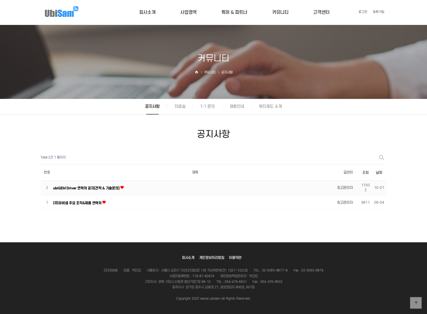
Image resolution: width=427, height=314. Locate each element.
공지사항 (152, 106)
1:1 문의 (207, 106)
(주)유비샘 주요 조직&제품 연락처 (77, 203)
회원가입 (378, 12)
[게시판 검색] (381, 157)
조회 (365, 172)
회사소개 (188, 257)
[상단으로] (416, 303)
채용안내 (237, 106)
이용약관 (235, 257)
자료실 (179, 106)
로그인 (363, 12)
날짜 (379, 172)
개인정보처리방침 (211, 257)
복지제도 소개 (270, 106)
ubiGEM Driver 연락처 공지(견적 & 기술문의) (86, 188)
